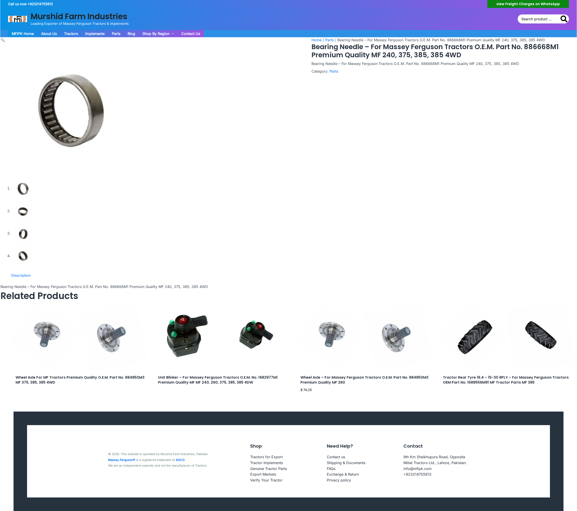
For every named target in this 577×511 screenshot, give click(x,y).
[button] (528, 4)
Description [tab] (21, 275)
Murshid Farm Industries (79, 16)
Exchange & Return (343, 474)
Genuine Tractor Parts (268, 468)
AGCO (180, 460)
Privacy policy (339, 480)
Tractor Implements (266, 462)
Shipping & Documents (346, 462)
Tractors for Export (266, 457)
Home (316, 40)
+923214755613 (417, 474)
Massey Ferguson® (121, 460)
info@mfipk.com (417, 468)
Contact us (336, 457)
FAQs (331, 468)
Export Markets (263, 474)
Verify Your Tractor (266, 480)
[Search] (564, 18)
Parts (329, 40)
